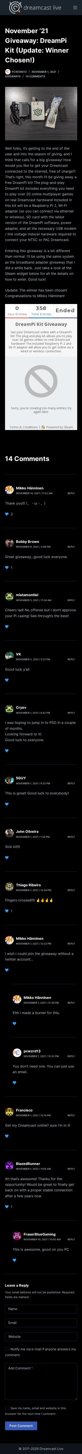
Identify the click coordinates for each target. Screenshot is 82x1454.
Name (12, 1309)
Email (12, 1323)
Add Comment (20, 1368)
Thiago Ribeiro (28, 885)
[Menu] (75, 8)
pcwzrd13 (32, 1051)
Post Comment (21, 1426)
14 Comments (35, 76)
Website (14, 1336)
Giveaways (13, 76)
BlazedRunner (28, 1163)
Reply (71, 493)
